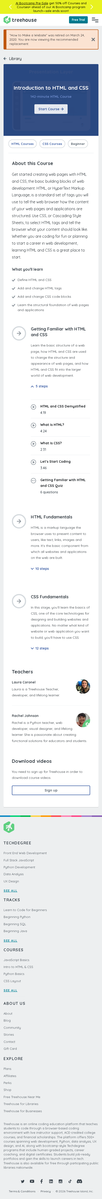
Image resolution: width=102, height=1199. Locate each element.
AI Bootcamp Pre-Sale (32, 3)
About (8, 1013)
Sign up (51, 790)
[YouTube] (32, 1181)
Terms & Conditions (22, 1191)
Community (12, 1027)
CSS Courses (52, 144)
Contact (9, 1042)
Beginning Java (15, 931)
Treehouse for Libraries (21, 1104)
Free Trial (78, 20)
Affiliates (10, 1076)
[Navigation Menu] (95, 19)
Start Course (49, 109)
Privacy (46, 1191)
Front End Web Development (25, 853)
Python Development (19, 867)
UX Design (11, 881)
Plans (7, 1069)
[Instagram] (60, 1181)
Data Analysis (13, 874)
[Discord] (79, 1181)
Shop (7, 1090)
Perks (7, 1083)
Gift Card (10, 1048)
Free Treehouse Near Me (22, 1097)
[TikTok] (70, 1181)
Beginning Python (17, 917)
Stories (9, 1034)
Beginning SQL (15, 924)
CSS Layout (12, 981)
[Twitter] (22, 1181)
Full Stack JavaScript (19, 860)
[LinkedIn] (51, 1181)
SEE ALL (11, 890)
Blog (7, 1020)
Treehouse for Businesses (23, 1111)
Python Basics (14, 974)
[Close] (91, 39)
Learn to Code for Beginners (25, 910)
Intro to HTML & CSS (18, 967)
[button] (10, 7)
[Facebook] (41, 1181)
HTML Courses (22, 144)
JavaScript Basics (16, 960)
